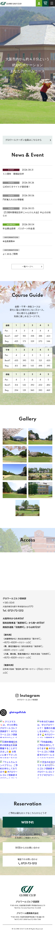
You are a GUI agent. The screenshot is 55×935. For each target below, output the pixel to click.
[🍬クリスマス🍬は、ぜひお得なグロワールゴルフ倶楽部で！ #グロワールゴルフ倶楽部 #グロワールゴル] (9, 729)
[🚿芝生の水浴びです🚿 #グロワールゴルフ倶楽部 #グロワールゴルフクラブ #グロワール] (46, 769)
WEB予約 (45, 3)
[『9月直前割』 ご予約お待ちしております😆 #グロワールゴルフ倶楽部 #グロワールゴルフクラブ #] (46, 749)
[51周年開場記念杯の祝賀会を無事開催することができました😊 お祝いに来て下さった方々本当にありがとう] (9, 749)
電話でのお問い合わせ (27, 861)
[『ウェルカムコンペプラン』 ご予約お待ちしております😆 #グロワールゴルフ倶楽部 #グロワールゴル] (9, 769)
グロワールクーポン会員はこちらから (23, 140)
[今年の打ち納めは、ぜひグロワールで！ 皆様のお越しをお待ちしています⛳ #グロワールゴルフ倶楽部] (46, 729)
